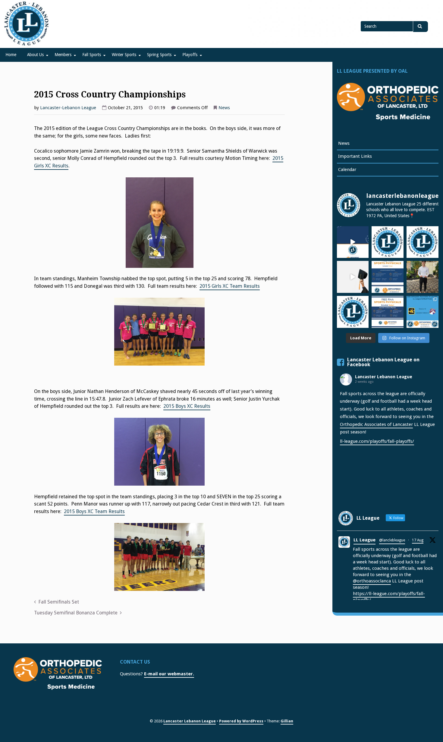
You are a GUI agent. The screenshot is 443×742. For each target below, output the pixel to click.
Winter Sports (124, 54)
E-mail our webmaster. (169, 674)
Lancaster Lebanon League (383, 376)
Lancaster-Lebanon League (68, 107)
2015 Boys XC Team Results (94, 511)
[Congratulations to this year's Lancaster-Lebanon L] (353, 277)
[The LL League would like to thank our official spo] (388, 312)
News (224, 107)
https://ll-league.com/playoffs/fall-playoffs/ (389, 597)
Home (10, 54)
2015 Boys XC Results (186, 406)
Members (63, 54)
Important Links (355, 156)
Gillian (287, 721)
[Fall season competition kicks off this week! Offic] (353, 242)
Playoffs (189, 54)
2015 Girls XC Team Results (230, 286)
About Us (35, 54)
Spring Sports (159, 54)
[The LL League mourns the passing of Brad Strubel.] (422, 242)
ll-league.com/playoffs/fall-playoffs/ (377, 441)
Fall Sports (91, 54)
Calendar (347, 169)
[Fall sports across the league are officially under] (388, 242)
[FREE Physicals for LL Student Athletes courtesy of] (388, 277)
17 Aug (417, 540)
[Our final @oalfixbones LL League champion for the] (422, 312)
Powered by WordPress (241, 721)
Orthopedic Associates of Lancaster (376, 424)
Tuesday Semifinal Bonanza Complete (76, 613)
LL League (364, 540)
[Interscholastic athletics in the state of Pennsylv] (353, 312)
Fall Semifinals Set (58, 602)
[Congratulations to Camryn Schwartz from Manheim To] (422, 277)
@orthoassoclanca (372, 581)
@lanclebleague (392, 540)
